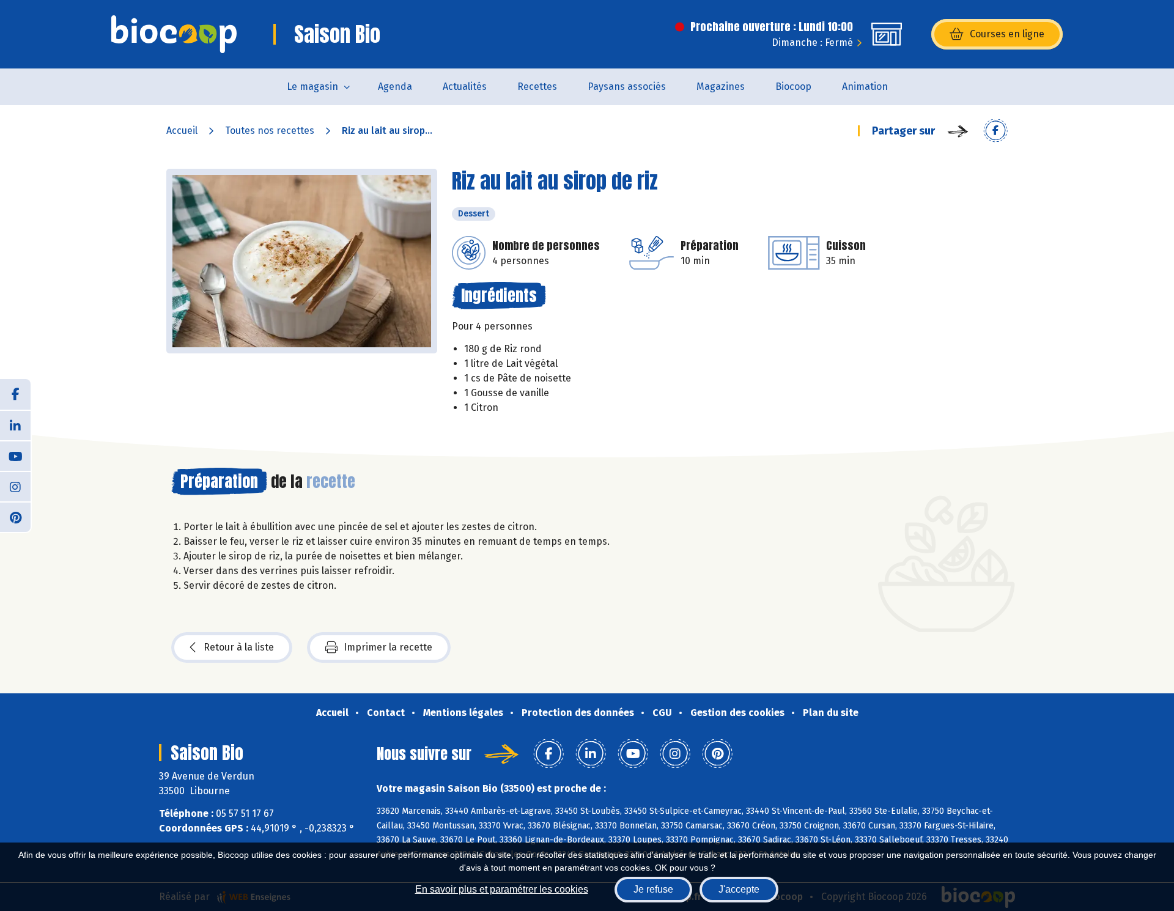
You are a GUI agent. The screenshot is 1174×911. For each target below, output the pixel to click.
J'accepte (738, 889)
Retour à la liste (239, 647)
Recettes (537, 86)
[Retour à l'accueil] (174, 34)
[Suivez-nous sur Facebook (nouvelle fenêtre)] (15, 394)
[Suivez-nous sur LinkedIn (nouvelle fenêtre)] (15, 425)
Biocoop (793, 86)
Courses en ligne (1007, 34)
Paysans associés (627, 86)
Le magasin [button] (312, 86)
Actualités (465, 86)
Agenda (395, 86)
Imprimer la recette (388, 647)
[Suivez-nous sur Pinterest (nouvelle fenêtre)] (15, 516)
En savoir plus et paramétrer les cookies (501, 889)
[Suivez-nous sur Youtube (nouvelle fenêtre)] (15, 455)
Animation (865, 86)
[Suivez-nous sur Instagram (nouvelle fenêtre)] (15, 486)
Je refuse (653, 889)
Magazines (720, 86)
